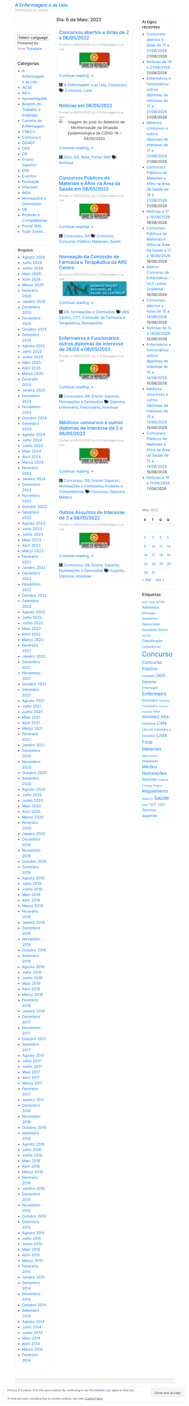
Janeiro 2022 (33, 656)
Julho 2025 (32, 351)
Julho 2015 (31, 1238)
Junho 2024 (32, 445)
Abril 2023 (31, 545)
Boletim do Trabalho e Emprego (31, 109)
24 (154, 564)
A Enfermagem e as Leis (41, 5)
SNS (145, 805)
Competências (151, 646)
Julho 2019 (31, 883)
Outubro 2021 (34, 684)
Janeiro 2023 (33, 567)
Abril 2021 (31, 722)
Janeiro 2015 (33, 1277)
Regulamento (155, 791)
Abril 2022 (31, 634)
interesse (110, 407)
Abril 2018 (31, 989)
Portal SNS (31, 226)
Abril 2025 (31, 368)
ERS (25, 170)
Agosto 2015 (33, 1232)
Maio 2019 (31, 894)
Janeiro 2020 (33, 833)
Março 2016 (32, 1171)
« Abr (146, 579)
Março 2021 (32, 728)
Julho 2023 (32, 528)
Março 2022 (33, 639)
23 (146, 564)
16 (146, 555)
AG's (26, 93)
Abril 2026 (31, 279)
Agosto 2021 (33, 700)
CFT (76, 317)
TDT (152, 805)
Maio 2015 (31, 1249)
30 (146, 572)
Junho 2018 (32, 977)
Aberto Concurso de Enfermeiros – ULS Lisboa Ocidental (159, 277)
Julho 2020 (32, 795)
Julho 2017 (31, 1061)
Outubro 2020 (34, 772)
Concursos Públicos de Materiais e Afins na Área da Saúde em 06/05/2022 (89, 183)
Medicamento (150, 755)
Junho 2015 (32, 1244)
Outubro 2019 (34, 861)
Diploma (117, 401)
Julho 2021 (31, 706)
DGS (26, 148)
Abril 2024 (31, 456)
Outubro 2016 (34, 1127)
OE (24, 209)
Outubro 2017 (34, 1038)
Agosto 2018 (33, 966)
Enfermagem (150, 687)
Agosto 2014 (33, 1321)
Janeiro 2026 (33, 301)
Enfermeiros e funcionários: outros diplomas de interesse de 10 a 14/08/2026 (159, 361)
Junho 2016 (32, 1155)
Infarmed (30, 187)
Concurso (73, 90)
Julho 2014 (31, 1327)
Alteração (149, 613)
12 (168, 546)
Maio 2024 (31, 451)
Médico (65, 497)
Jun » (159, 579)
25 (161, 564)
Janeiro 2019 (33, 922)
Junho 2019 (32, 889)
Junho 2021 (32, 711)
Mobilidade (150, 761)
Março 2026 (33, 284)
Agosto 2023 (33, 523)
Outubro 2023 (34, 506)
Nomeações (92, 323)
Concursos (31, 137)
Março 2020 (33, 817)
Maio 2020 (31, 806)
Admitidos (150, 607)
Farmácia (164, 700)
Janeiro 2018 (33, 1011)
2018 (152, 602)
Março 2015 (32, 1260)
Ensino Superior (105, 396)
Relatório (147, 798)
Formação (30, 181)
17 (153, 555)
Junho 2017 (32, 1066)
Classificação (152, 641)
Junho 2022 (32, 623)
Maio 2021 (31, 717)
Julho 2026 (32, 262)
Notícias (66, 162)
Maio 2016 (31, 1160)
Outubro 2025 (34, 329)
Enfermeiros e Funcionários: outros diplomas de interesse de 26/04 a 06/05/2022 (91, 343)
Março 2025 (33, 373)
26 (169, 564)
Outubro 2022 (34, 595)
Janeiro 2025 (33, 390)
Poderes (163, 779)
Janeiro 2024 (33, 479)
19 (169, 555)
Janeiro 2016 (33, 1188)
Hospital (147, 711)
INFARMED (150, 717)
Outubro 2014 (34, 1305)
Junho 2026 (32, 268)
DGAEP (28, 142)
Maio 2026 (31, 273)
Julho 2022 (32, 617)
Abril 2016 (31, 1166)
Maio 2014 (31, 1338)
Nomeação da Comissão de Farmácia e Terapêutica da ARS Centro (93, 262)
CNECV (28, 131)
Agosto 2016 (33, 1144)
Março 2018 (32, 994)
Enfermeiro (68, 407)
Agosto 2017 (33, 1055)
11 (160, 546)
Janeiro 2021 (33, 745)
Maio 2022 (31, 628)
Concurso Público (74, 241)
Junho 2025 (32, 357)
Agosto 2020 (33, 789)
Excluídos (150, 700)
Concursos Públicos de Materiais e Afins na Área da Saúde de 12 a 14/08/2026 (158, 450)
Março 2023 (33, 551)
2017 (145, 602)
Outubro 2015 (34, 1216)
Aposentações (34, 98)
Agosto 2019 (33, 878)
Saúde (115, 241)
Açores (146, 635)
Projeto (157, 785)
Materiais (100, 241)
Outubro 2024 (34, 418)
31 (153, 572)
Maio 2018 (31, 983)
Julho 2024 (32, 440)
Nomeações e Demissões (93, 312)
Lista (88, 90)
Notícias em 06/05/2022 (85, 105)
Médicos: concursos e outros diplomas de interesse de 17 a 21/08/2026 (157, 139)
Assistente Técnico (155, 630)
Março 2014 (32, 1349)
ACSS (27, 87)
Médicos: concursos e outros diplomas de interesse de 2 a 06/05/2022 (91, 428)
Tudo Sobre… (33, 231)
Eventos (29, 176)
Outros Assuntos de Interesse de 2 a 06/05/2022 (92, 515)
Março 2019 (32, 905)
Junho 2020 (32, 800)
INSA (26, 192)
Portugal (147, 785)
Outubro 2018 (34, 950)
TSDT (161, 805)
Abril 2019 (31, 900)
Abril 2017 (31, 1077)
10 (153, 546)
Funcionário (90, 407)
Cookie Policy (94, 1398)
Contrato (148, 676)
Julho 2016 (31, 1149)
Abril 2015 (31, 1255)
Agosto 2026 (33, 257)
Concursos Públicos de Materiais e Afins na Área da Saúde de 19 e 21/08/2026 (158, 184)
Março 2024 (33, 462)
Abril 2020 (31, 811)
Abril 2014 (31, 1343)
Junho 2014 (32, 1332)
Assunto (117, 570)
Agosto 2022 (33, 612)
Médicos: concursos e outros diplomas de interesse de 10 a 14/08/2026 (157, 405)
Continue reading (76, 75)
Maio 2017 (31, 1072)
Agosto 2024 (33, 434)
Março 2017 (32, 1083)
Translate (34, 48)
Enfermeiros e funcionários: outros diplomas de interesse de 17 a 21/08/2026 (159, 95)
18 (161, 555)
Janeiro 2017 (33, 1099)
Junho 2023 (32, 534)
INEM (156, 711)
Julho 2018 (31, 972)
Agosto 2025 (33, 345)
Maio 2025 (31, 362)
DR (24, 154)
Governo (164, 706)
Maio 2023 (31, 539)
